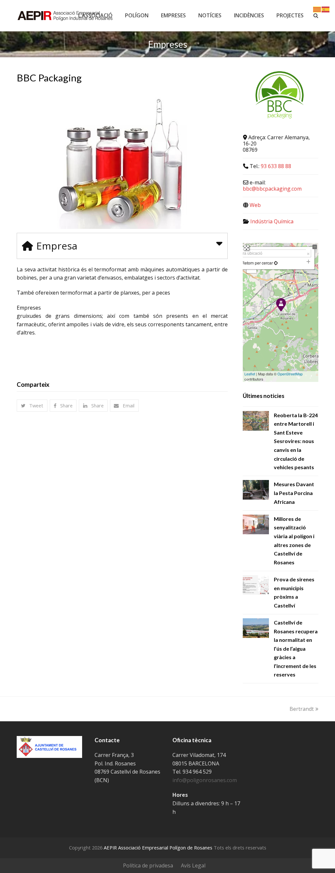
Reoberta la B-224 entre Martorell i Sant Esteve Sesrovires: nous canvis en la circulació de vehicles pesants (296, 441)
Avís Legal (193, 865)
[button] (32, 406)
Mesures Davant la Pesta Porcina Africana (294, 493)
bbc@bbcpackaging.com (272, 188)
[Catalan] (317, 8)
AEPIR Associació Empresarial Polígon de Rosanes (158, 847)
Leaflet (249, 373)
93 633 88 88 (276, 166)
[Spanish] (326, 8)
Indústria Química (271, 221)
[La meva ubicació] (275, 262)
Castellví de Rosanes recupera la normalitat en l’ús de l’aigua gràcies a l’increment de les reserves (296, 648)
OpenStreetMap (290, 373)
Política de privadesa (148, 865)
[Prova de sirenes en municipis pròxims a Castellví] (256, 585)
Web (255, 205)
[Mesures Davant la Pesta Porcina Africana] (256, 490)
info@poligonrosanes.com (204, 780)
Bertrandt (302, 708)
